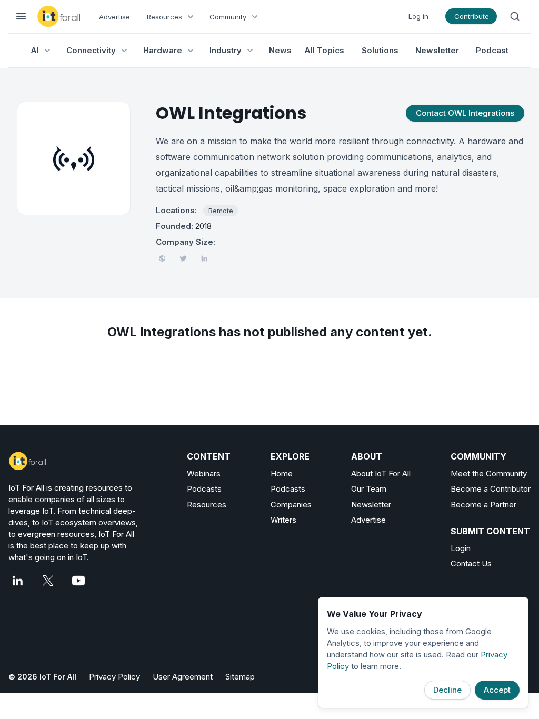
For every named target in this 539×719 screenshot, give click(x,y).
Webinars (204, 473)
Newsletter (437, 50)
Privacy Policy (114, 677)
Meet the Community (489, 473)
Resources (206, 505)
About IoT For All (381, 473)
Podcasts (204, 489)
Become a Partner (483, 505)
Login (461, 548)
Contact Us (471, 563)
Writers (283, 520)
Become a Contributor (491, 489)
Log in (418, 16)
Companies (291, 505)
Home (282, 473)
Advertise (114, 17)
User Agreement (183, 677)
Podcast (492, 50)
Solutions (380, 50)
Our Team (368, 489)
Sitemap (240, 677)
